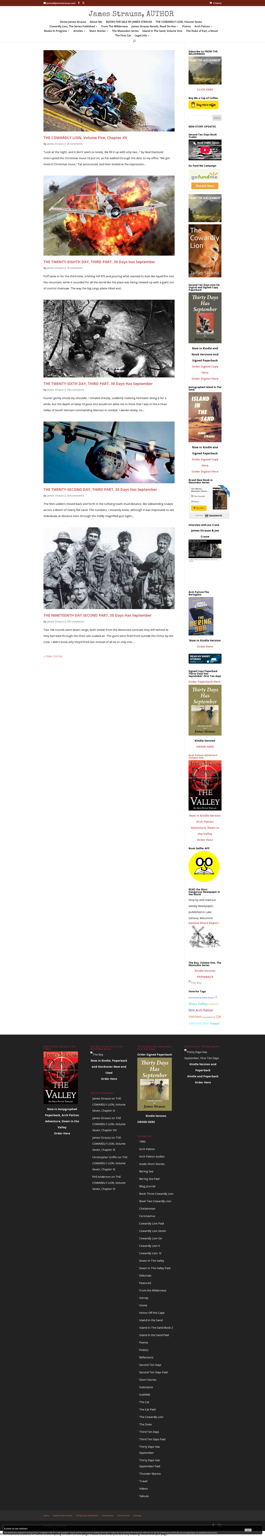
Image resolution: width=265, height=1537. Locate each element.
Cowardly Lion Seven (152, 1231)
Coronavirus (147, 1216)
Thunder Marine (150, 1474)
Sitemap (137, 1515)
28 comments (75, 143)
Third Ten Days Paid (152, 1439)
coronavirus (208, 1017)
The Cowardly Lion (151, 1417)
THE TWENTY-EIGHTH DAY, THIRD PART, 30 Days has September (99, 261)
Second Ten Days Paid (153, 1372)
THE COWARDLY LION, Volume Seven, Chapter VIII (108, 1124)
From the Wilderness (152, 1290)
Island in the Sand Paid (154, 1335)
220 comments (75, 621)
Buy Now (200, 508)
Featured (145, 1283)
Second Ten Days (150, 1365)
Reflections (146, 1357)
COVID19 (213, 1004)
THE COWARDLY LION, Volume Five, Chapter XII (85, 137)
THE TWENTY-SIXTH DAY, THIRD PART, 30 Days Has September (98, 383)
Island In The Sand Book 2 (156, 1327)
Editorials (145, 1275)
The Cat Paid (147, 1409)
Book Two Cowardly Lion (155, 1201)
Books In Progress (55, 31)
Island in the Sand (151, 1320)
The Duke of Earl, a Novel (202, 31)
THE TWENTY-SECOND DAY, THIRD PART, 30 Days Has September (100, 489)
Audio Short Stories (152, 1164)
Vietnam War (199, 1023)
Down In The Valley (151, 1261)
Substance (146, 1387)
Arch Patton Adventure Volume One (203, 756)
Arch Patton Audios (152, 1156)
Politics (143, 1350)
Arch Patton (202, 26)
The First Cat (123, 35)
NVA (192, 1010)
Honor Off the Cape (152, 1313)
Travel (143, 1481)
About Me (96, 22)
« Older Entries (53, 656)
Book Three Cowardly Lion (156, 1194)
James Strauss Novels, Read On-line (154, 26)
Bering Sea (146, 1171)
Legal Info (141, 35)
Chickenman (147, 1208)
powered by (199, 515)
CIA (218, 1016)
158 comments (75, 389)
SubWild (144, 1394)
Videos (143, 1488)
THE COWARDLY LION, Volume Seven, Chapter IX (108, 1104)
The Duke (145, 1424)
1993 (142, 1141)
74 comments (75, 268)
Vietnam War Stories (62, 1515)
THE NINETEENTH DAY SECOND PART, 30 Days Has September (97, 615)
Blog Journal (147, 1186)
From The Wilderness (114, 26)
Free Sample (199, 496)
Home (143, 1305)
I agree (248, 1530)
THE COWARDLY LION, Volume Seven (179, 22)
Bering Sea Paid (149, 1179)
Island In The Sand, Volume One (162, 31)
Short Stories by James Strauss (201, 997)
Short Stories (97, 31)
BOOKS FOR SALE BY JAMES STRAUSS (129, 22)
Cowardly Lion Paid (151, 1223)
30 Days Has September (87, 1515)
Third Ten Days (149, 1432)
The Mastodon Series (125, 31)
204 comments (75, 495)
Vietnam (195, 1016)
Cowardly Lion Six (150, 1238)
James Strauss (55, 143)
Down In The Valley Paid (154, 1268)
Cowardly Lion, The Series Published (72, 26)
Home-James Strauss (73, 22)
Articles (78, 31)
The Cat (144, 1402)
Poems (186, 26)
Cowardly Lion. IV (150, 1253)
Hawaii (214, 1023)
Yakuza (144, 1496)
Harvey (143, 1298)
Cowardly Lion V (149, 1246)
